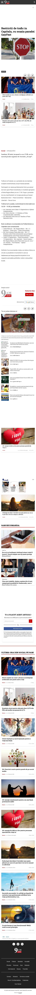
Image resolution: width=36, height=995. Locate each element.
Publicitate (25, 980)
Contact (9, 976)
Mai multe (29, 294)
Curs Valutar (18, 984)
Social (4, 99)
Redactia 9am (30, 291)
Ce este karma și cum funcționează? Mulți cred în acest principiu (16, 926)
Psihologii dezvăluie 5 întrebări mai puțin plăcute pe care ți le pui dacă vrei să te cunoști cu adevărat (18, 863)
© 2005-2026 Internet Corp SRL (11, 990)
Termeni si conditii (24, 976)
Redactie (15, 976)
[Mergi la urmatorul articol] (33, 7)
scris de (25, 99)
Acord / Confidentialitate (14, 980)
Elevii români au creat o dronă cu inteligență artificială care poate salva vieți (17, 678)
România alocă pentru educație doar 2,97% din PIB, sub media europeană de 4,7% (18, 709)
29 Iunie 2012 (11, 151)
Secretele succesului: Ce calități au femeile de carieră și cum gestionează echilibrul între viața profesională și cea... (17, 895)
